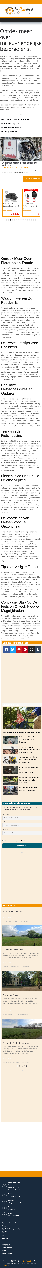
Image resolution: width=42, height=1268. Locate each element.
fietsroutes (6, 1245)
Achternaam (6, 822)
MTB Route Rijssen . (12, 911)
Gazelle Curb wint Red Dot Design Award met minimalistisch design (28, 769)
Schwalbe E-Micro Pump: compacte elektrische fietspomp (28, 739)
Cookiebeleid (6, 1232)
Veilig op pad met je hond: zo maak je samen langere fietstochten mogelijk (29, 759)
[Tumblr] (38, 649)
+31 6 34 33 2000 (14, 1196)
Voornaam (5, 814)
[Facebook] (6, 649)
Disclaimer (5, 1226)
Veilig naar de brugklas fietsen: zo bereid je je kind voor (22, 732)
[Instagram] (31, 649)
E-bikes (5, 1250)
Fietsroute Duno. (10, 995)
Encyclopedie (7, 1253)
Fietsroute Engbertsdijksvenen (17, 1043)
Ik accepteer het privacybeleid (15, 841)
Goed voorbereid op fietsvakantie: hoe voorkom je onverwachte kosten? (29, 749)
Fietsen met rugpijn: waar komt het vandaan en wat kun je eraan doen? (30, 779)
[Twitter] (13, 649)
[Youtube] (19, 649)
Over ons (5, 1238)
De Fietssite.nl (28, 1261)
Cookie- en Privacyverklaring (11, 1229)
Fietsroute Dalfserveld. (13, 949)
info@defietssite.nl (14, 1203)
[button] (6, 220)
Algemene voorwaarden (9, 1223)
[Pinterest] (25, 649)
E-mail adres (6, 829)
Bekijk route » (8, 917)
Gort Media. (6, 1266)
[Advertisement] (21, 678)
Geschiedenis (7, 1248)
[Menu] (39, 20)
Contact (4, 1235)
